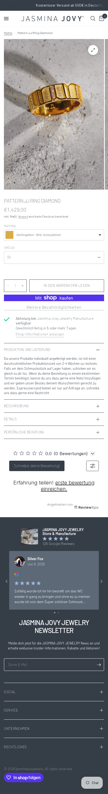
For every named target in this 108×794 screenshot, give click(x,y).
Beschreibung (16, 406)
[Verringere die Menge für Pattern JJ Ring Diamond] (8, 286)
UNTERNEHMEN (17, 728)
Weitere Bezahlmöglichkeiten (53, 307)
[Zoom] (93, 50)
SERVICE (11, 710)
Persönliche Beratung (24, 432)
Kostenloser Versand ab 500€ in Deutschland (54, 5)
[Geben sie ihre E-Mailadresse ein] (99, 664)
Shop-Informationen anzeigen (40, 334)
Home (8, 33)
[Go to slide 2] (54, 612)
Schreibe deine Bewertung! (37, 466)
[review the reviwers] (16, 575)
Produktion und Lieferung (27, 350)
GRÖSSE (9, 247)
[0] (100, 18)
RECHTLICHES (15, 747)
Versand (23, 216)
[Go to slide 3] (58, 612)
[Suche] (93, 18)
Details (10, 419)
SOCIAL (10, 692)
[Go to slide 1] (50, 613)
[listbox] (54, 234)
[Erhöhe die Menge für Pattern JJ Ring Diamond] (22, 286)
